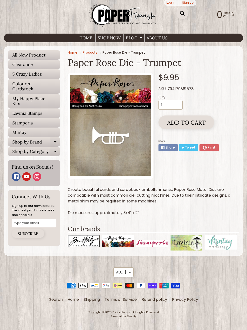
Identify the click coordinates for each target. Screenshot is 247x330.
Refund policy (154, 299)
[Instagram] (37, 176)
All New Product (29, 55)
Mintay (19, 132)
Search (56, 299)
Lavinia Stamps (27, 113)
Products (90, 52)
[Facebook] (16, 176)
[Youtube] (26, 176)
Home (72, 52)
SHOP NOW (109, 38)
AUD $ (121, 272)
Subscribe (28, 233)
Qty (161, 97)
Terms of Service (121, 299)
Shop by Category (36, 152)
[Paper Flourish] (123, 15)
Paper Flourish (121, 312)
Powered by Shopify (123, 316)
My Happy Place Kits (28, 101)
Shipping (92, 299)
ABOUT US (157, 38)
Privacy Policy (185, 299)
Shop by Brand (36, 143)
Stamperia (22, 123)
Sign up (188, 2)
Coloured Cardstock (22, 86)
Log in (170, 2)
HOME (85, 38)
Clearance (22, 64)
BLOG (135, 38)
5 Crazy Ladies (27, 74)
